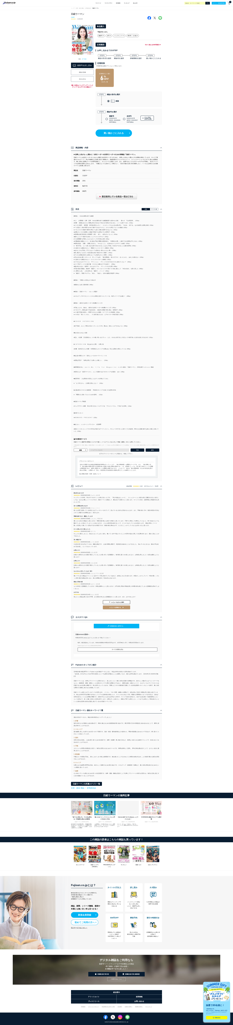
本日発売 (118, 3)
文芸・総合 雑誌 (80, 8)
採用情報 (139, 997)
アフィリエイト (93, 997)
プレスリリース (93, 1001)
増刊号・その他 (132, 35)
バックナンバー (118, 35)
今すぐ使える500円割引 (152, 44)
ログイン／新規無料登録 (219, 3)
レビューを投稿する (115, 607)
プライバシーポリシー (93, 1006)
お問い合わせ (139, 1001)
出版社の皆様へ (128, 1006)
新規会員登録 (84, 915)
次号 (108, 35)
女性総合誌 (88, 8)
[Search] (207, 3)
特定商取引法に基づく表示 (108, 1006)
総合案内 (116, 992)
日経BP (73, 17)
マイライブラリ (108, 3)
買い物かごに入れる (114, 133)
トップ (72, 8)
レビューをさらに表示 (117, 602)
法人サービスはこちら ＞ (79, 927)
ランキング (126, 3)
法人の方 (135, 3)
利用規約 (83, 1006)
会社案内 (120, 1006)
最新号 (100, 35)
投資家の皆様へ (139, 1006)
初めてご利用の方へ (85, 922)
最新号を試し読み (84, 65)
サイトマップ (148, 1006)
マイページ (98, 3)
